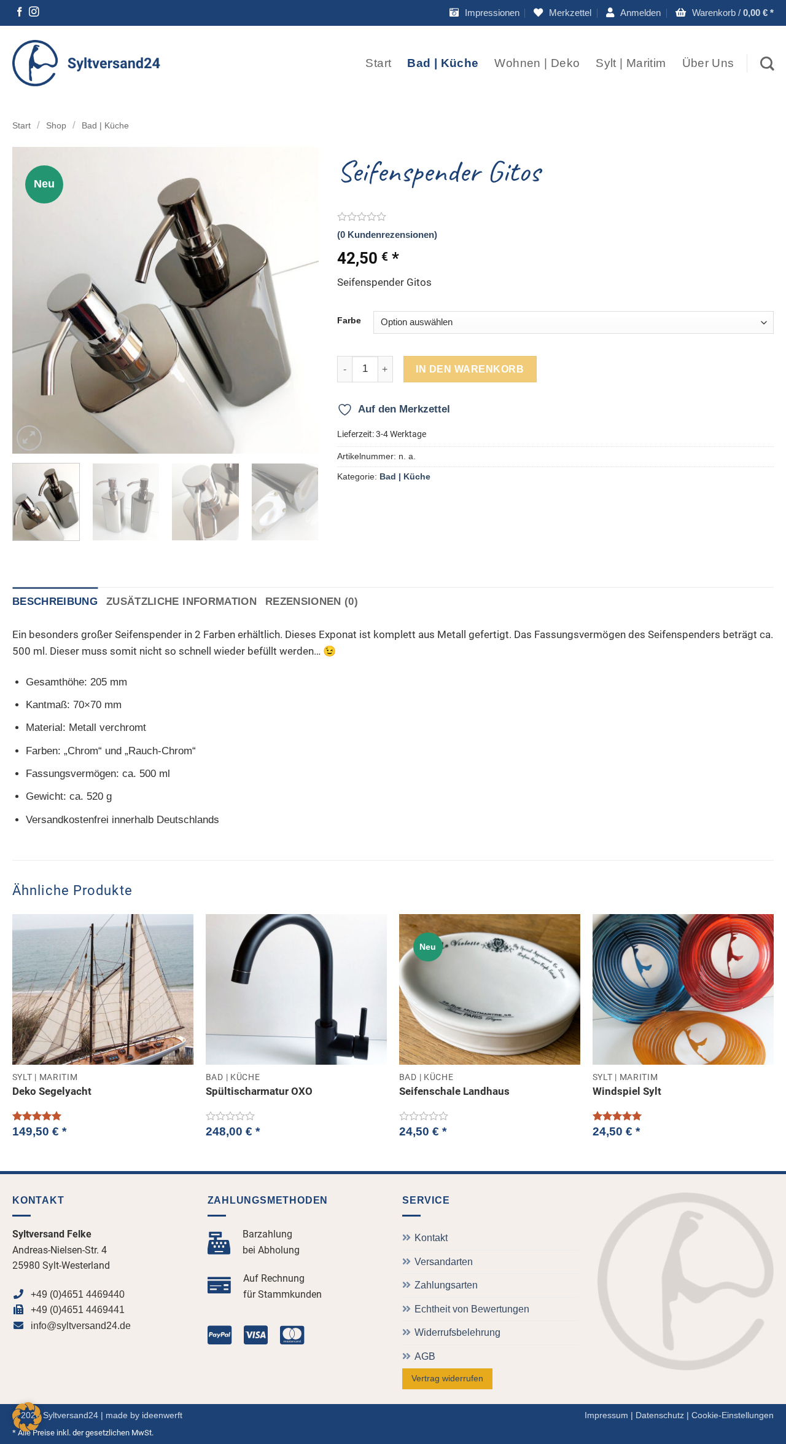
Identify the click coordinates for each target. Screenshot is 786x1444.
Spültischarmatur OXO (259, 1091)
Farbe (349, 321)
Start (378, 63)
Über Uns (708, 63)
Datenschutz (660, 1415)
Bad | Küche (442, 63)
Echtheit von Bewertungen (471, 1309)
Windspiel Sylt (627, 1091)
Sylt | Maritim (631, 63)
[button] (633, 12)
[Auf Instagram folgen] (34, 13)
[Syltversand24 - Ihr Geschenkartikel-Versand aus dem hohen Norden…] (86, 63)
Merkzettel (570, 12)
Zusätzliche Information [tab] (181, 601)
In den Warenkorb (470, 368)
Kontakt (431, 1238)
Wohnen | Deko (537, 63)
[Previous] (34, 300)
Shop (56, 125)
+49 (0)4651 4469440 (78, 1294)
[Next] (297, 300)
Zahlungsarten (446, 1285)
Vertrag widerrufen (447, 1378)
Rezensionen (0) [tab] (311, 601)
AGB (424, 1356)
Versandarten (443, 1262)
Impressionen (492, 12)
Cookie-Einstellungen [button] (732, 1415)
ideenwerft (162, 1415)
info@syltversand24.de (81, 1325)
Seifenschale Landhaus (454, 1091)
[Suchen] (767, 63)
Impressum (606, 1415)
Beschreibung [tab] (55, 601)
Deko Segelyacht (51, 1091)
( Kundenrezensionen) (387, 234)
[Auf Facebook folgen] (19, 13)
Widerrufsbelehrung (457, 1332)
